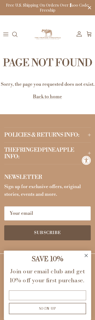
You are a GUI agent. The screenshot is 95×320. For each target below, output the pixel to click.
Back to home (47, 97)
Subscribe (47, 232)
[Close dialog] (86, 255)
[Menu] (6, 34)
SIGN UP (47, 308)
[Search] (17, 34)
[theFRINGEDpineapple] (47, 34)
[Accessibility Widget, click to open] (86, 160)
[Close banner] (90, 8)
